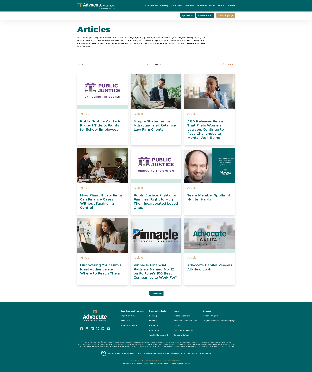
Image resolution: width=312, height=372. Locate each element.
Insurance (153, 325)
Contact (231, 6)
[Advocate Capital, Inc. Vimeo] (103, 328)
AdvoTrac (176, 6)
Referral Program (210, 316)
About (221, 6)
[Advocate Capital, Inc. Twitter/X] (97, 328)
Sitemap (187, 364)
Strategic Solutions (182, 316)
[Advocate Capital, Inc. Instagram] (87, 328)
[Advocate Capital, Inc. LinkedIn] (92, 328)
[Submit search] (223, 64)
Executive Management (184, 330)
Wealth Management (158, 335)
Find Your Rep (205, 15)
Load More (156, 293)
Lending (153, 321)
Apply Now (187, 15)
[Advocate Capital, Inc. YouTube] (108, 328)
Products (189, 6)
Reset (231, 64)
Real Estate (154, 330)
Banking (153, 316)
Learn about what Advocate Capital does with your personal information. (156, 361)
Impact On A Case (129, 316)
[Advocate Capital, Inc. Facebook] (81, 328)
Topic (81, 64)
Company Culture (181, 335)
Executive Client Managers (185, 321)
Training (177, 325)
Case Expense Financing (156, 6)
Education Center (206, 6)
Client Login (224, 15)
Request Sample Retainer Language (219, 321)
